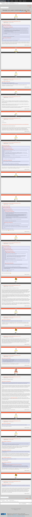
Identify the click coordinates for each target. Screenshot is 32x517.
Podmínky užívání (14, 515)
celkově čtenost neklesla (14, 397)
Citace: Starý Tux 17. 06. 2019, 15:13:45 (6, 319)
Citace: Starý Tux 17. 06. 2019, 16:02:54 (6, 423)
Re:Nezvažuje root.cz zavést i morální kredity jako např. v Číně (11, 21)
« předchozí (28, 5)
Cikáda (16, 134)
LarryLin (16, 70)
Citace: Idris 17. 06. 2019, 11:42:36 (5, 145)
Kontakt (8, 515)
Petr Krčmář (16, 368)
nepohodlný (16, 111)
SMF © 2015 (15, 508)
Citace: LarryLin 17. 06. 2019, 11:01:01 (7, 25)
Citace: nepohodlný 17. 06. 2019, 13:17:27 (6, 441)
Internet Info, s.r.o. (15, 514)
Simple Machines (19, 508)
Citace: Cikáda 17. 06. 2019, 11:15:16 (6, 81)
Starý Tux (16, 277)
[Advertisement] (16, 61)
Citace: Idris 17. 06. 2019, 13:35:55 (5, 245)
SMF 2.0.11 (12, 508)
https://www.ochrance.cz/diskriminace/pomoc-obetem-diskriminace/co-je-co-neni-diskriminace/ (15, 124)
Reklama (16, 172)
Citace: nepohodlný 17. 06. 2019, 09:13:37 (9, 149)
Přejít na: (20, 503)
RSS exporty (23, 515)
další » (31, 5)
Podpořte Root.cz (19, 515)
